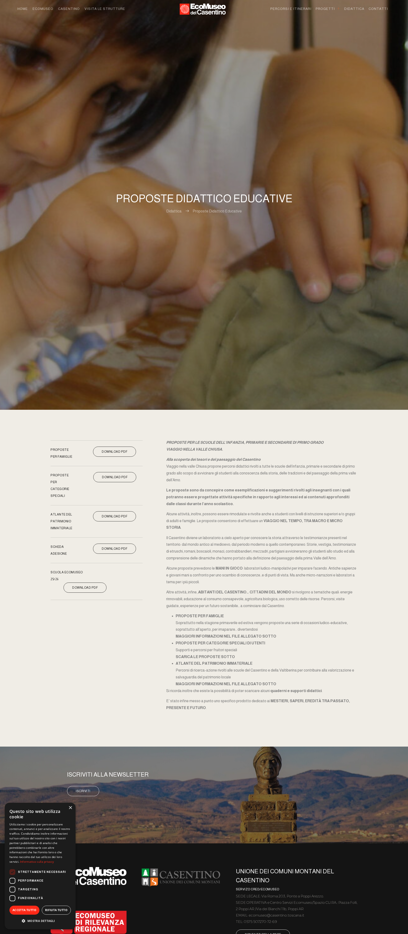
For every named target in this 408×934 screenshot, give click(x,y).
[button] (40, 921)
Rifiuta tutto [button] (56, 910)
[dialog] (40, 866)
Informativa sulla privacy (37, 862)
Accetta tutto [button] (24, 910)
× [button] (70, 808)
